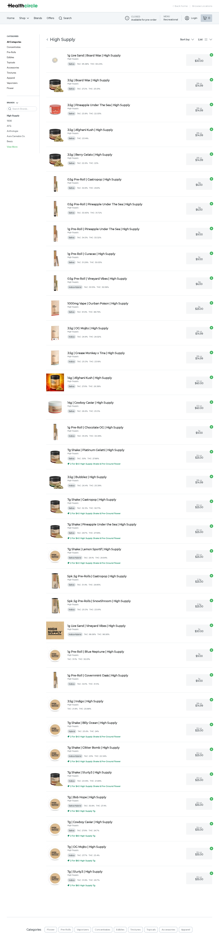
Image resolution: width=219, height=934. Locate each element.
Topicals (11, 62)
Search (67, 18)
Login (194, 18)
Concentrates (14, 47)
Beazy (10, 141)
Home (11, 18)
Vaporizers (12, 83)
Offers (50, 18)
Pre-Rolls (11, 52)
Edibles (10, 57)
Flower (10, 88)
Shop (22, 18)
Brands (38, 18)
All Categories (14, 42)
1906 (9, 121)
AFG (9, 126)
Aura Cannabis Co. (16, 136)
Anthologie (12, 131)
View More (12, 147)
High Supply (13, 115)
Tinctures (11, 72)
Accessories (13, 67)
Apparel (11, 78)
